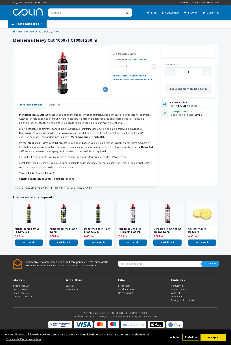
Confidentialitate (21, 293)
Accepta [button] (213, 337)
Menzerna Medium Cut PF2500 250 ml (28, 230)
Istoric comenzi (179, 289)
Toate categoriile (27, 23)
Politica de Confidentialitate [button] (23, 339)
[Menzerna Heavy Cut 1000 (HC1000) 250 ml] (62, 73)
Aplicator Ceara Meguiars (197, 230)
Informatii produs (31, 104)
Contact (184, 2)
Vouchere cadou (126, 289)
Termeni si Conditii (22, 296)
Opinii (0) (54, 104)
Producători (124, 285)
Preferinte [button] (191, 337)
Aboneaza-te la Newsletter (205, 2)
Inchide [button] (174, 337)
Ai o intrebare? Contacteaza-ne (129, 75)
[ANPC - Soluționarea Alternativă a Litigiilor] (60, 324)
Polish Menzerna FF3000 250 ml (63, 230)
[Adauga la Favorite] (154, 67)
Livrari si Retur (20, 289)
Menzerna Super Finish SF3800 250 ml (97, 230)
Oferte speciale (126, 293)
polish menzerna (75, 188)
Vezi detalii (28, 242)
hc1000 (88, 188)
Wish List (175, 293)
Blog (153, 12)
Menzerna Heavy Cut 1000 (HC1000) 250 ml (38, 31)
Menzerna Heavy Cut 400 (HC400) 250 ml (167, 230)
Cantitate (171, 64)
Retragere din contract (182, 300)
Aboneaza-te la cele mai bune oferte (132, 79)
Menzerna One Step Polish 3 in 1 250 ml (130, 230)
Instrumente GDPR (22, 285)
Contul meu (171, 12)
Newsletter (176, 296)
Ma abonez (210, 263)
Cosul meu (212, 12)
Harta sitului (72, 289)
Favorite (192, 12)
